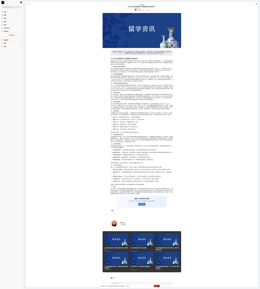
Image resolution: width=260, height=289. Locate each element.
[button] (12, 7)
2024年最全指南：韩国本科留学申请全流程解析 (116, 248)
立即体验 (142, 204)
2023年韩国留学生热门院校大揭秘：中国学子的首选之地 (167, 248)
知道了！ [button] (157, 286)
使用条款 (17, 280)
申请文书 (142, 5)
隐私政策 (13, 280)
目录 (5, 280)
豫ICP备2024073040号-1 (6, 281)
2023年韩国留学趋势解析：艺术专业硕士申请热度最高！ (167, 267)
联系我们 (8, 280)
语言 (21, 278)
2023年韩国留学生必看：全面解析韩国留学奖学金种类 (116, 267)
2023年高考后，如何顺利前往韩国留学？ (140, 266)
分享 (29, 3)
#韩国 (112, 210)
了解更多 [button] (127, 286)
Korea (139, 9)
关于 (2, 280)
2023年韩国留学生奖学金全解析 (138, 248)
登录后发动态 (12, 35)
